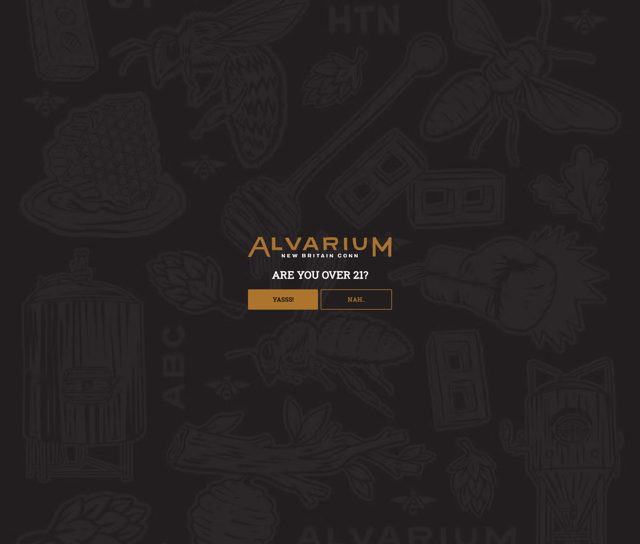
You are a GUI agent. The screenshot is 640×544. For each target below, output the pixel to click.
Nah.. (356, 299)
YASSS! (283, 299)
